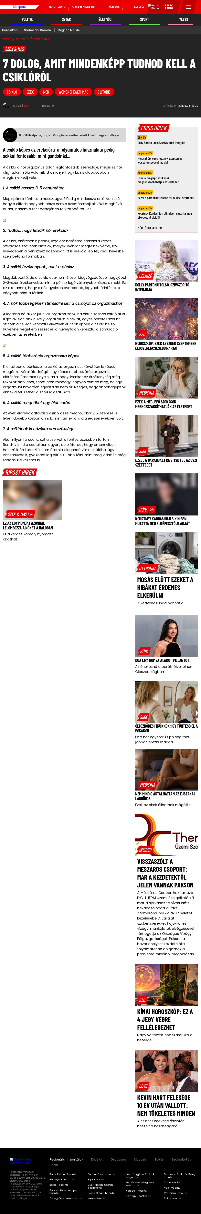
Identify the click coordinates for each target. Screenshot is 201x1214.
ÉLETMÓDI (105, 19)
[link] (20, 514)
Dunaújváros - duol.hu (101, 1174)
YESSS (183, 19)
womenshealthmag (73, 91)
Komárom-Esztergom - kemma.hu (140, 1184)
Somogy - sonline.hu (138, 1196)
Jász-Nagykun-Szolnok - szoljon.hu (141, 1176)
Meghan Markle (69, 30)
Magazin (140, 1159)
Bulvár (159, 1159)
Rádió (53, 1165)
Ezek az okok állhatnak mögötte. (163, 804)
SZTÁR (66, 19)
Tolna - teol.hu (173, 1182)
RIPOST (7, 39)
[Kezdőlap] (19, 7)
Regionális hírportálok (66, 1159)
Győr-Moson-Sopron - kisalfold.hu (101, 1186)
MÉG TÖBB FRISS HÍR (150, 228)
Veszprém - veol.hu (175, 1193)
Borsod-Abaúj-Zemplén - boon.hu (64, 1192)
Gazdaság (118, 1159)
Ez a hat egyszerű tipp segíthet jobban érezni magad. (162, 739)
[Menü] (188, 7)
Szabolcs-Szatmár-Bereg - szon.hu (180, 1176)
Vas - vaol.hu (172, 1187)
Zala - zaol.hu (172, 1198)
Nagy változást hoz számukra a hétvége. (164, 1038)
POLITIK (27, 19)
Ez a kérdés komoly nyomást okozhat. (28, 537)
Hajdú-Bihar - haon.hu (101, 1193)
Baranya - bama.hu (61, 1179)
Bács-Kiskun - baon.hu (63, 1174)
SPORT (144, 19)
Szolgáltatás (181, 1159)
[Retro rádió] (152, 7)
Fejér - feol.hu (96, 1179)
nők (46, 91)
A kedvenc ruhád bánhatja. (160, 603)
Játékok (114, 6)
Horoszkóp (10, 30)
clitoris (104, 91)
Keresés (139, 6)
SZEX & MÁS (41, 39)
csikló (12, 91)
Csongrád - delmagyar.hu (65, 1198)
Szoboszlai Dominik (37, 30)
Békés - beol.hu (58, 1184)
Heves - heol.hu (97, 1198)
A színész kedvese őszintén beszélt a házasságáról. (161, 1123)
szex (30, 91)
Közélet (97, 1159)
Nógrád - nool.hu (136, 1190)
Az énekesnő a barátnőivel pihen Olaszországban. (163, 669)
